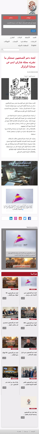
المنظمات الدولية (23, 45)
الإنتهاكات (7, 41)
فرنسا (26, 76)
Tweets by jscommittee (32, 227)
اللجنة (34, 37)
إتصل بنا (19, 431)
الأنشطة (27, 37)
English (33, 45)
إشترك (33, 30)
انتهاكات (28, 17)
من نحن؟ (26, 431)
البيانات (20, 37)
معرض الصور (32, 76)
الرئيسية (33, 431)
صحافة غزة (24, 41)
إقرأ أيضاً (34, 274)
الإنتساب (15, 41)
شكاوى (11, 17)
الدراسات (33, 41)
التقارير (12, 37)
